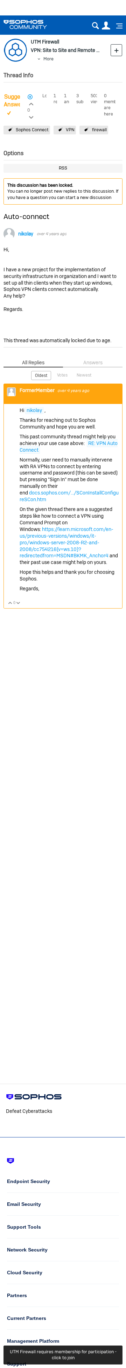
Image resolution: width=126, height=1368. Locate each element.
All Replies (33, 362)
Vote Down (18, 603)
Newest (84, 375)
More (48, 59)
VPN (70, 130)
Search (95, 26)
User (106, 26)
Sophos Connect (32, 130)
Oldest (41, 375)
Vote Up (10, 603)
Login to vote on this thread (31, 103)
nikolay (25, 234)
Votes (62, 375)
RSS (63, 168)
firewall (99, 130)
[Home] (34, 24)
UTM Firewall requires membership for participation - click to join (63, 1355)
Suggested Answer (17, 100)
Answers (93, 362)
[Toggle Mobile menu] (116, 26)
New (116, 50)
